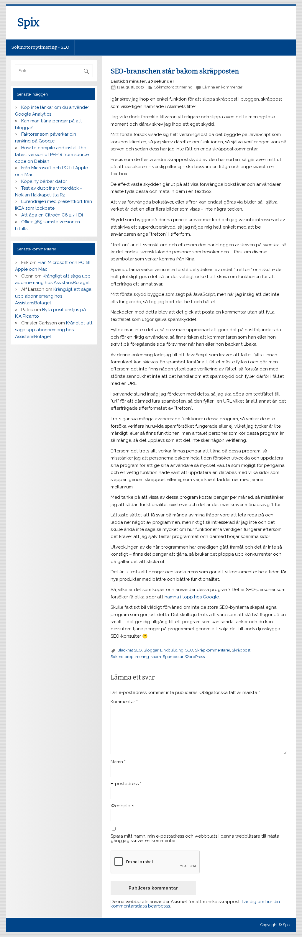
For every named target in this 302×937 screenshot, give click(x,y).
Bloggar (151, 650)
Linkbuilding (171, 650)
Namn (118, 762)
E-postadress (126, 784)
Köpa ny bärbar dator (44, 181)
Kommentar (124, 702)
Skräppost (241, 650)
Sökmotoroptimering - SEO (40, 47)
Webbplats (122, 806)
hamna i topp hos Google (192, 597)
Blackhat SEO (129, 650)
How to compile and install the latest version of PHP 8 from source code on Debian (52, 154)
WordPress (195, 656)
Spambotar (173, 656)
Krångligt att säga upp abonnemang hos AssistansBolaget (53, 296)
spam (156, 656)
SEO (189, 650)
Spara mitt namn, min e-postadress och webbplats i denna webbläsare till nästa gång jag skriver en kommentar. (195, 838)
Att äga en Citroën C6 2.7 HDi (52, 215)
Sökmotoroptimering (173, 87)
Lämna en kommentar (222, 87)
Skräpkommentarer (212, 650)
